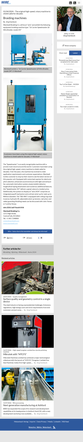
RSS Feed (65, 421)
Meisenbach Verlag (21, 421)
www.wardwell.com (10, 223)
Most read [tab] (63, 53)
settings (41, 238)
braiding (7, 252)
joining (15, 252)
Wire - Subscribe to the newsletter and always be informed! (27, 231)
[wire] (6, 2)
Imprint (32, 421)
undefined (4, 237)
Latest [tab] (75, 53)
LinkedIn (57, 421)
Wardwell (23, 252)
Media (50, 421)
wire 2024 (32, 252)
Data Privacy (41, 421)
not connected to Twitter (24, 237)
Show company (70, 45)
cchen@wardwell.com (11, 221)
